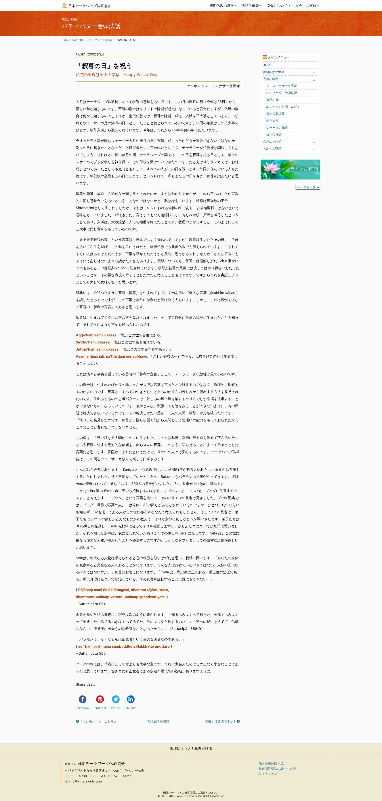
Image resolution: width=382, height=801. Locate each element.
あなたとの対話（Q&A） (283, 107)
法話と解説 (250, 5)
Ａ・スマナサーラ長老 (281, 86)
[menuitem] (222, 5)
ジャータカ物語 (277, 127)
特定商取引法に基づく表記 (277, 768)
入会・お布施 (305, 5)
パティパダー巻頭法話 (100, 39)
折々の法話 (274, 134)
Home (65, 39)
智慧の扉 (272, 99)
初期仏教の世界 (221, 5)
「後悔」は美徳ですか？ (219, 721)
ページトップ (306, 187)
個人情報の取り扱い (272, 763)
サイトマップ (268, 773)
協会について (277, 5)
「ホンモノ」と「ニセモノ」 (100, 721)
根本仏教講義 (275, 113)
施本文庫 (272, 120)
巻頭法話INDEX (158, 721)
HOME (267, 65)
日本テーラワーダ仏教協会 (89, 6)
